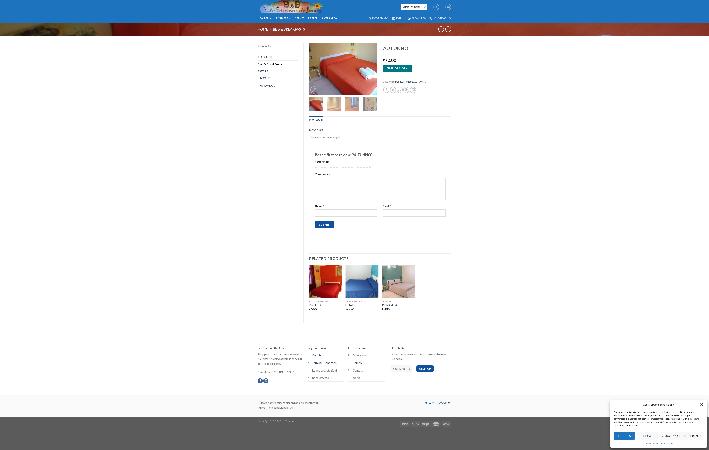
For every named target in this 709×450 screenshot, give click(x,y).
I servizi (299, 18)
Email (387, 206)
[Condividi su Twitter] (393, 90)
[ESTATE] (361, 281)
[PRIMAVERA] (398, 281)
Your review (323, 174)
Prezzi (312, 18)
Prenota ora (397, 68)
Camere (358, 363)
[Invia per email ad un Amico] (400, 90)
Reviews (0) (316, 120)
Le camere (281, 18)
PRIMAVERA (266, 85)
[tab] (316, 120)
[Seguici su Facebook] (260, 380)
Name (319, 206)
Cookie (316, 355)
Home (263, 29)
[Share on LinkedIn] (413, 90)
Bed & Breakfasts (289, 29)
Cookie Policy (651, 443)
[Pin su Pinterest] (406, 90)
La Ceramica (329, 18)
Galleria (265, 18)
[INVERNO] (325, 281)
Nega (647, 435)
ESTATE (263, 71)
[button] (701, 404)
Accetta (624, 435)
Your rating (323, 161)
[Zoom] (313, 90)
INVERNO (264, 78)
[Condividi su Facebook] (386, 90)
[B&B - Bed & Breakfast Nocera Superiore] (322, 7)
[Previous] (315, 69)
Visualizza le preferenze (681, 435)
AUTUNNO (265, 57)
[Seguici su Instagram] (265, 380)
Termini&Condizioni (324, 363)
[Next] (371, 69)
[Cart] (448, 7)
